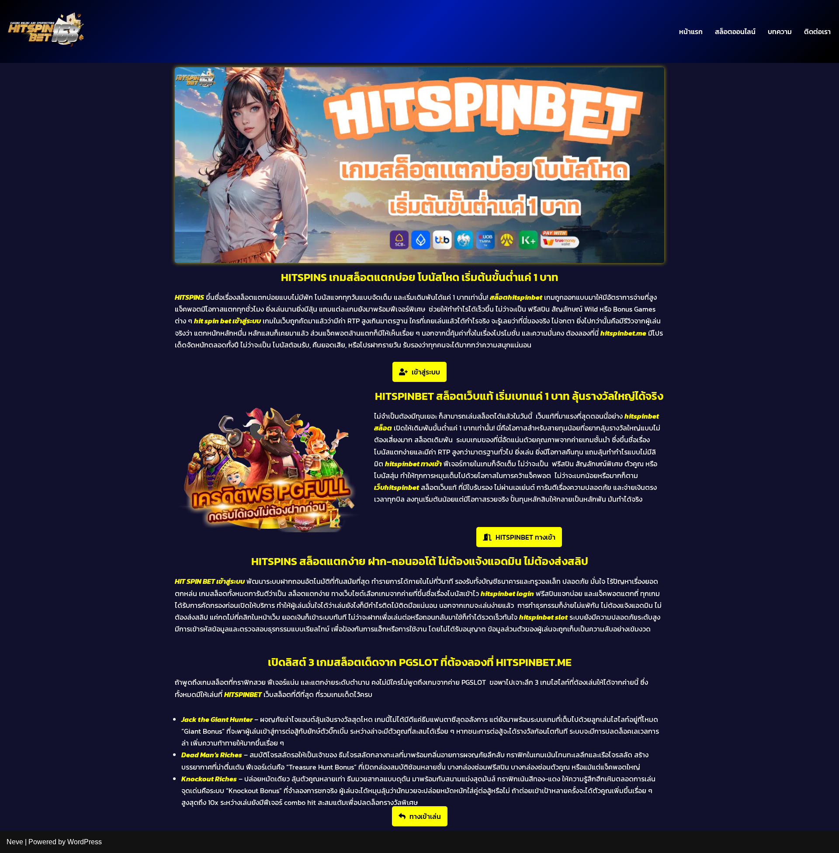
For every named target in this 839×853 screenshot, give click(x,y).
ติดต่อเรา (817, 31)
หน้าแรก (691, 31)
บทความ (780, 31)
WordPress (84, 842)
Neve (15, 842)
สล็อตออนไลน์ (735, 31)
